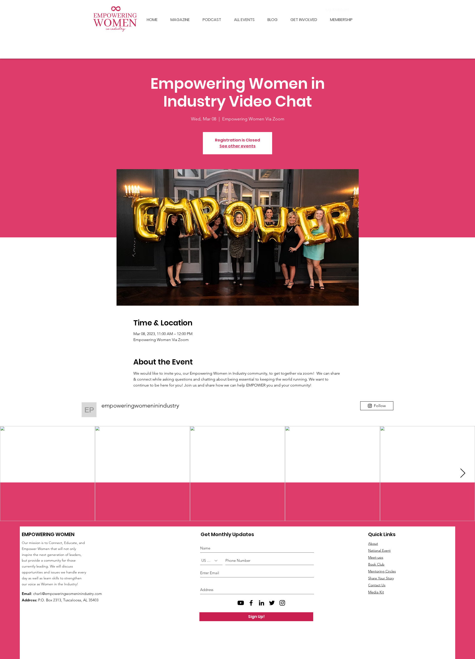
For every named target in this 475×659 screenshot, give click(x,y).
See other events (237, 146)
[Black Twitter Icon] (272, 603)
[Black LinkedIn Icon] (261, 603)
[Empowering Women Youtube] (240, 603)
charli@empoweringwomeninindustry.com (67, 593)
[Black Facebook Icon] (251, 603)
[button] (338, 19)
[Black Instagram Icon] (282, 603)
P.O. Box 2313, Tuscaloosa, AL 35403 (68, 600)
